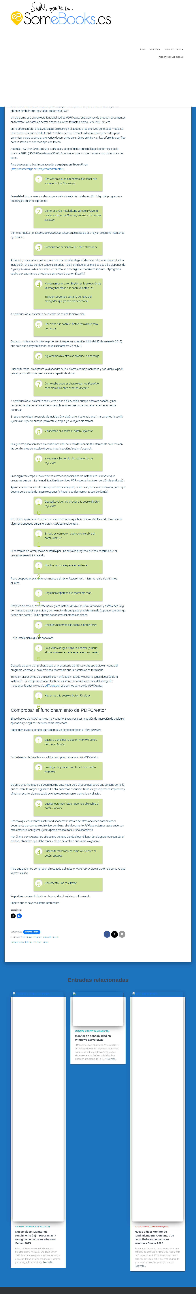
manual (47, 937)
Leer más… (48, 1262)
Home (142, 49)
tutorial (28, 942)
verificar (37, 942)
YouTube (154, 49)
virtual (46, 942)
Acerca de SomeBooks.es (171, 57)
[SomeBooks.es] (59, 53)
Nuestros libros (173, 49)
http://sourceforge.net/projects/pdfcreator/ (37, 169)
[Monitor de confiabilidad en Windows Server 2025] (98, 1009)
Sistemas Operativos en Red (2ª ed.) (32, 1227)
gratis (29, 937)
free (23, 937)
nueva (55, 937)
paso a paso (17, 942)
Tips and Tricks (31, 932)
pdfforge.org (52, 685)
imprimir (38, 937)
